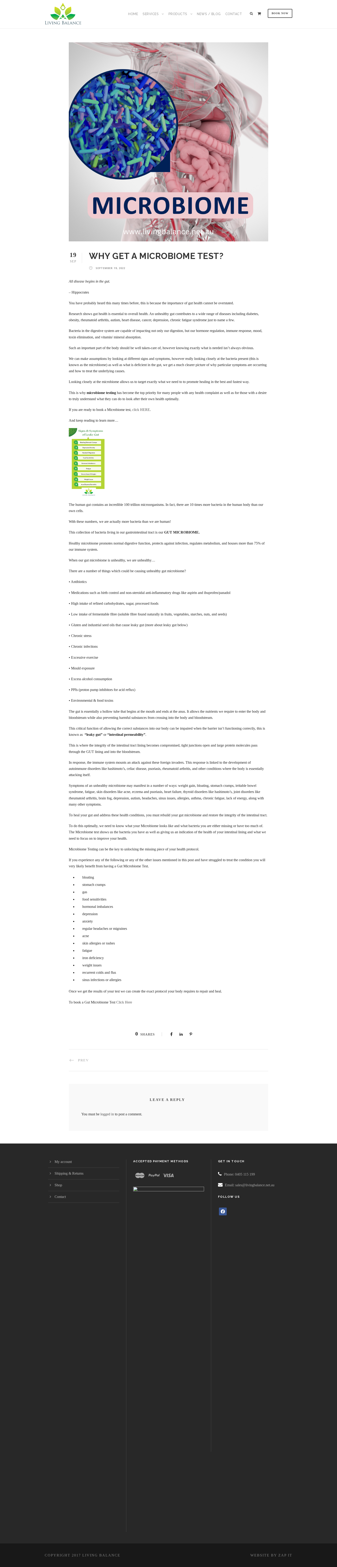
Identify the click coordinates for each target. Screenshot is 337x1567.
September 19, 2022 (110, 268)
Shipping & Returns (69, 1173)
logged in (107, 1114)
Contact (233, 14)
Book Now (280, 13)
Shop (58, 1185)
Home (133, 14)
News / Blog (209, 14)
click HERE (141, 410)
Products (177, 14)
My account (63, 1162)
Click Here (124, 1002)
